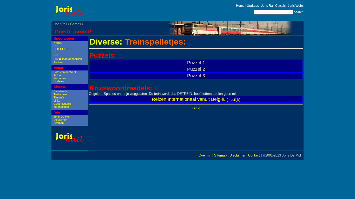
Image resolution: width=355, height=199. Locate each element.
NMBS (58, 42)
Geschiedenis (62, 103)
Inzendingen (61, 106)
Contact (254, 155)
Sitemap (59, 122)
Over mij (205, 155)
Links (57, 100)
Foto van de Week (65, 72)
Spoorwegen (64, 38)
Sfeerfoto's (60, 91)
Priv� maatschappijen (68, 58)
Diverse (60, 87)
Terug (196, 108)
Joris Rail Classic (273, 6)
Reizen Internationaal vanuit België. (188, 99)
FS (55, 52)
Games (75, 24)
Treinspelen (61, 94)
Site (57, 112)
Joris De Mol (61, 116)
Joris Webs (296, 6)
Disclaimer (60, 119)
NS (55, 55)
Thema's (59, 97)
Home (240, 6)
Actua (58, 68)
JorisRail (60, 24)
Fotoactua (60, 78)
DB (55, 45)
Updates (253, 6)
